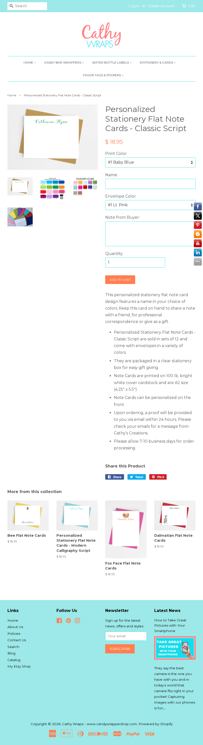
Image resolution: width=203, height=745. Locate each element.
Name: (111, 175)
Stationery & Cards (157, 62)
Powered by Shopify (156, 724)
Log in (133, 6)
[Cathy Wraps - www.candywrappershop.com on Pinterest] (68, 622)
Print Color (116, 153)
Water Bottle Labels (110, 62)
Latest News (167, 610)
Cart (192, 6)
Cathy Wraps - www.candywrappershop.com (99, 724)
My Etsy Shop (19, 666)
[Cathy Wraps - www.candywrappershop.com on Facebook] (59, 622)
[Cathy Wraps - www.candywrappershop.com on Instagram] (77, 622)
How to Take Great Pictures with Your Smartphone (170, 625)
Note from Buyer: (122, 217)
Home (29, 62)
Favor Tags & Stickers (102, 75)
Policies (13, 634)
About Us (15, 627)
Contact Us (16, 640)
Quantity (114, 253)
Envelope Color (120, 196)
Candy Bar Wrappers (63, 62)
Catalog (13, 660)
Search (13, 647)
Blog (11, 653)
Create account (161, 6)
